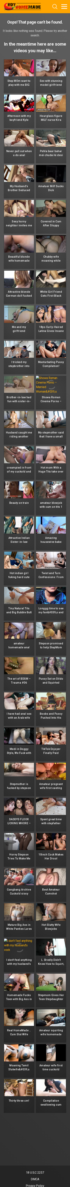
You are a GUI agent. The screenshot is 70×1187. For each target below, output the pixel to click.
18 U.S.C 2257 (35, 1172)
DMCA (35, 1179)
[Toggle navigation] (64, 6)
